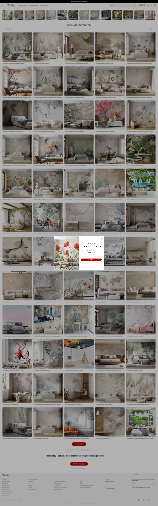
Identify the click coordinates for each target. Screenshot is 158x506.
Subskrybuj (91, 259)
